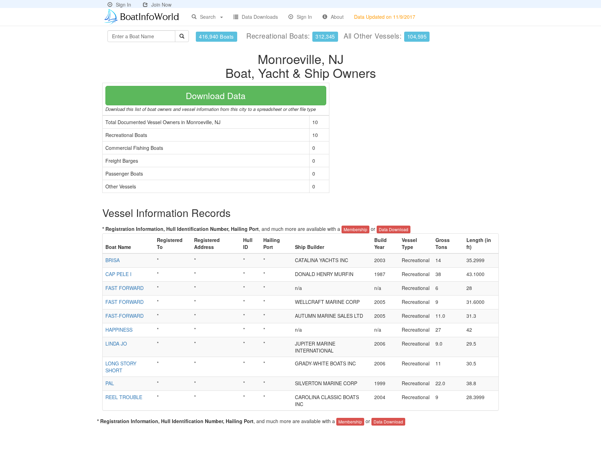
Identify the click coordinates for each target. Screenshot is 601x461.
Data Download (393, 229)
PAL (109, 383)
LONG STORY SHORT (120, 367)
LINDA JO (116, 343)
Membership (355, 229)
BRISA (112, 260)
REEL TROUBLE (123, 397)
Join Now (161, 4)
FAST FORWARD (124, 287)
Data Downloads (260, 16)
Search (208, 16)
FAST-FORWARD (124, 315)
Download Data (216, 95)
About (337, 16)
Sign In (123, 4)
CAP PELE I (118, 273)
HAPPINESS (119, 329)
